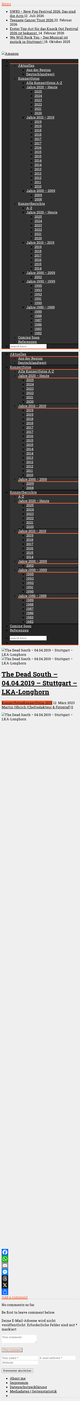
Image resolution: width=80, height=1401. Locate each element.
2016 (37, 147)
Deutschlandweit (40, 74)
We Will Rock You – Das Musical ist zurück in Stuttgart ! (39, 39)
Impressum (19, 1382)
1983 (38, 329)
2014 (38, 160)
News (6, 4)
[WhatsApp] (40, 1258)
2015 (37, 152)
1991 (37, 298)
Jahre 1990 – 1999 (40, 281)
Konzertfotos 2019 (37, 703)
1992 (38, 294)
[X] (40, 1285)
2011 (37, 182)
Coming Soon (29, 337)
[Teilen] (40, 1291)
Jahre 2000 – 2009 (40, 190)
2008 (38, 199)
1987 (38, 320)
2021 (37, 108)
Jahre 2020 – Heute (41, 87)
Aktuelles (26, 65)
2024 (38, 96)
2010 (37, 186)
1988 (38, 316)
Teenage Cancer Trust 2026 (32, 20)
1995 (38, 285)
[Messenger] (40, 1272)
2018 (37, 130)
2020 (38, 113)
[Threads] (40, 1278)
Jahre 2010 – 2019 (40, 117)
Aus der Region (38, 70)
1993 (38, 290)
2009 (38, 195)
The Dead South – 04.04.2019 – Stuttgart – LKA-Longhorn (39, 683)
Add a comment (15, 1297)
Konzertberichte (31, 203)
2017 (38, 139)
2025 (38, 91)
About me (18, 1378)
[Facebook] (40, 1252)
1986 (38, 324)
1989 (38, 311)
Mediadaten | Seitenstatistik (33, 1391)
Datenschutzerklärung (28, 1387)
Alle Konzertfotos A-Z (44, 83)
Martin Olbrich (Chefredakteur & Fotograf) (36, 707)
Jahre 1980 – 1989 (40, 307)
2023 (38, 100)
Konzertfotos (28, 78)
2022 (38, 104)
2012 (37, 173)
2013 (37, 169)
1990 (38, 303)
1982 (38, 333)
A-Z (29, 208)
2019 (38, 121)
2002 (38, 277)
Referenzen (27, 342)
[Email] (40, 1265)
